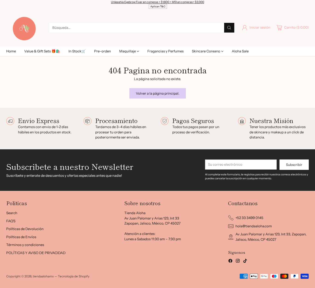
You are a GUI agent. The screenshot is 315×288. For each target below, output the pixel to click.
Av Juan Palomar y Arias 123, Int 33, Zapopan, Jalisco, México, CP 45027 (270, 237)
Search (11, 213)
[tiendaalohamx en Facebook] (230, 261)
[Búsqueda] (229, 28)
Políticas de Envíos (21, 237)
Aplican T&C (157, 6)
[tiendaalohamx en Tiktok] (245, 261)
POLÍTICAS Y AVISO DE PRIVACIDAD (35, 253)
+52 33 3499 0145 (249, 218)
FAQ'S (10, 221)
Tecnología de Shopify (73, 276)
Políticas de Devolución (25, 229)
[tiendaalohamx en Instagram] (238, 261)
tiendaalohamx (43, 276)
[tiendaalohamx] (24, 27)
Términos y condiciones (25, 245)
